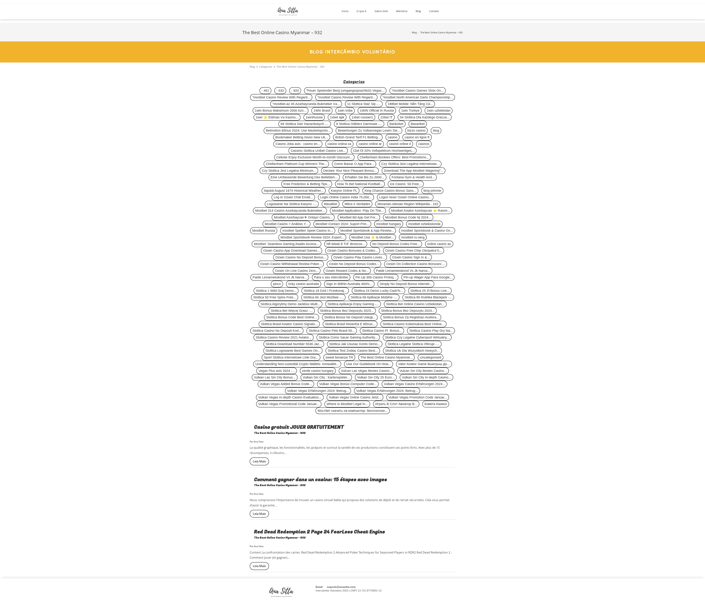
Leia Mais (259, 461)
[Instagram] (402, 591)
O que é (361, 11)
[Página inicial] (407, 32)
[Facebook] (420, 591)
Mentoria (401, 11)
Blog (418, 11)
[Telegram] (438, 591)
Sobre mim (381, 11)
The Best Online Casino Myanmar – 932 (441, 32)
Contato (434, 11)
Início (345, 11)
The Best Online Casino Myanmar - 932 (280, 433)
